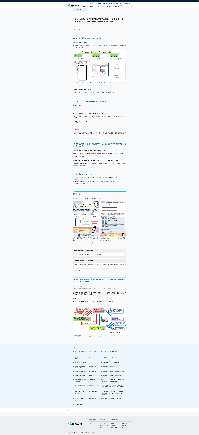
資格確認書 (99, 82)
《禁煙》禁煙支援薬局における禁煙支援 (111, 375)
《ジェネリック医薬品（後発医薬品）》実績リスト (86, 385)
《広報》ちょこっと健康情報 (82, 362)
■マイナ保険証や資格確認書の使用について (84, 245)
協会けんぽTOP (71, 410)
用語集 (124, 427)
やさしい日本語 (195, 1)
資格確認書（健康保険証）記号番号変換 (111, 398)
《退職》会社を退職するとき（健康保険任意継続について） (86, 392)
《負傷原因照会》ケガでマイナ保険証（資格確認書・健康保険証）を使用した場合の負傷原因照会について (113, 386)
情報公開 (113, 425)
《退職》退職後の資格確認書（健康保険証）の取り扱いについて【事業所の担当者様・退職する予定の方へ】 (113, 393)
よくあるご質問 (114, 427)
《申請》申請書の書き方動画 (109, 366)
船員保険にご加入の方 (114, 3)
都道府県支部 (106, 3)
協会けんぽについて (94, 3)
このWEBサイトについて (75, 432)
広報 (74, 347)
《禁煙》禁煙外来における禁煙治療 (83, 375)
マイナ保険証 (87, 82)
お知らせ (100, 3)
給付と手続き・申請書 (88, 6)
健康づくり (99, 6)
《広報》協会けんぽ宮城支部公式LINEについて (113, 357)
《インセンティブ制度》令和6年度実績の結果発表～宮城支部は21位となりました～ (113, 380)
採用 (102, 427)
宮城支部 (84, 410)
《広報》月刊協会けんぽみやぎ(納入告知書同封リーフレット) (86, 352)
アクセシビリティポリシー (84, 432)
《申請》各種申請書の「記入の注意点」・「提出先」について (86, 367)
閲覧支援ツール (129, 3)
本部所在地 (103, 419)
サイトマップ (93, 432)
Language (123, 3)
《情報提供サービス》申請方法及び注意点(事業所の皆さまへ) (86, 380)
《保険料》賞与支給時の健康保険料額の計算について (86, 399)
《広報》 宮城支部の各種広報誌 (109, 351)
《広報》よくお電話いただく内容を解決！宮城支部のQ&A (86, 357)
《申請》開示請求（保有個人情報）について (85, 371)
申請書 (113, 423)
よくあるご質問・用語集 (112, 6)
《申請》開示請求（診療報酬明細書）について (113, 371)
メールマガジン (78, 404)
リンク (68, 432)
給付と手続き (103, 423)
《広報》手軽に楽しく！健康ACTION (111, 362)
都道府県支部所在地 (115, 419)
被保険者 (83, 133)
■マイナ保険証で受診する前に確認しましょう (84, 243)
